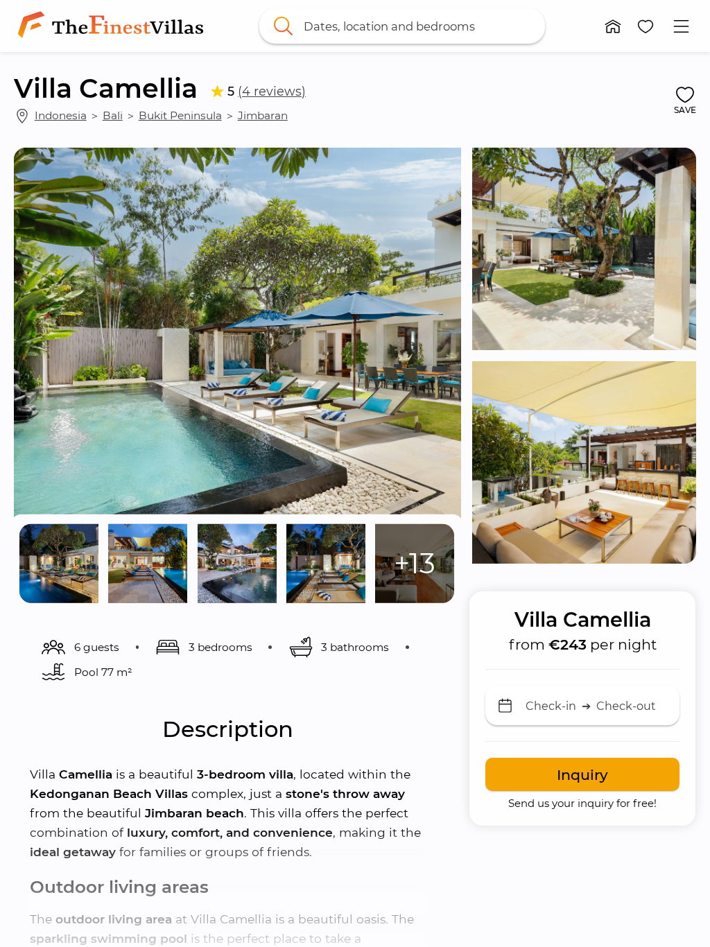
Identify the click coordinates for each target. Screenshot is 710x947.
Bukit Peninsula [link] (180, 115)
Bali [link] (113, 115)
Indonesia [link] (61, 115)
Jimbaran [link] (263, 115)
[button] (613, 26)
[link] (113, 26)
